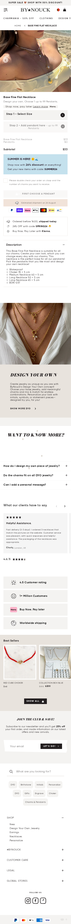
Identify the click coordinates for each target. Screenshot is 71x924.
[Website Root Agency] (66, 920)
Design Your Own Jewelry (25, 828)
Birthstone (26, 784)
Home (17, 25)
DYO (13, 784)
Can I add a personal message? (24, 485)
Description (14, 245)
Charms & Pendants (35, 802)
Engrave (39, 793)
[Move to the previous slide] (56, 506)
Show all (33, 701)
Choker (52, 793)
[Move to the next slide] (65, 506)
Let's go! (49, 746)
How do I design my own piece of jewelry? (31, 466)
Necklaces (16, 836)
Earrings (14, 832)
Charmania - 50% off (18, 19)
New (12, 824)
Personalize (54, 784)
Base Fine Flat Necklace (42, 26)
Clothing (46, 19)
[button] (58, 10)
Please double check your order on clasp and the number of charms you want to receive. (34, 182)
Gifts (27, 793)
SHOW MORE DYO (20, 409)
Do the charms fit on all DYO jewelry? (28, 475)
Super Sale (16, 3)
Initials (40, 784)
